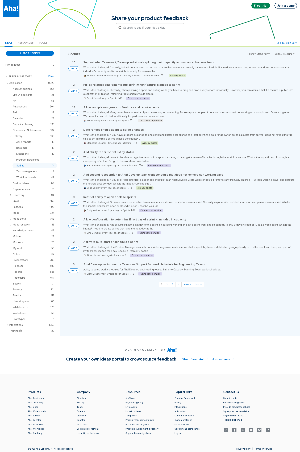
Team (80, 407)
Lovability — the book (88, 433)
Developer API (181, 424)
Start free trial (195, 359)
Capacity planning (131, 75)
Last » (198, 284)
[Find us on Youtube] (251, 430)
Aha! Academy (35, 433)
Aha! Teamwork (36, 424)
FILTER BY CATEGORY (20, 76)
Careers (81, 411)
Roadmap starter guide (137, 424)
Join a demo (223, 359)
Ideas (8, 42)
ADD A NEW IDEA (31, 53)
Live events (132, 407)
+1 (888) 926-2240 (233, 415)
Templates (131, 415)
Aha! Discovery (35, 402)
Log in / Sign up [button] (286, 42)
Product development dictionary (142, 429)
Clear (51, 76)
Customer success (184, 415)
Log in (177, 433)
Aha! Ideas (33, 407)
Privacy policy (243, 448)
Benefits (81, 420)
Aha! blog (130, 398)
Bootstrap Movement (87, 429)
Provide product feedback (236, 407)
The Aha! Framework (184, 398)
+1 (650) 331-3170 (232, 420)
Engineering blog (134, 402)
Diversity (81, 415)
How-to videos (133, 411)
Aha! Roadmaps (36, 398)
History (80, 402)
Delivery (146, 75)
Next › (187, 284)
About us (81, 398)
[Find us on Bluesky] (259, 430)
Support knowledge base (139, 433)
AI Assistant (180, 411)
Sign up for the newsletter (236, 411)
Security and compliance (187, 429)
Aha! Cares (82, 424)
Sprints (155, 75)
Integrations (180, 407)
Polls (43, 42)
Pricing (177, 402)
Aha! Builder (34, 415)
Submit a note (230, 398)
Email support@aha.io (234, 402)
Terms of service (263, 448)
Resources (26, 42)
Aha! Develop (34, 420)
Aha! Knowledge (36, 429)
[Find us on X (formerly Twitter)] (242, 430)
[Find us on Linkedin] (226, 430)
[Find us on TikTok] (267, 430)
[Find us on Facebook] (234, 430)
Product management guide (140, 420)
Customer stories (183, 420)
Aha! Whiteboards (37, 411)
